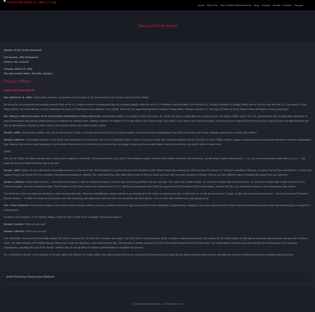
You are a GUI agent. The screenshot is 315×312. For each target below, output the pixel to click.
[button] (310, 5)
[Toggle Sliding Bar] (306, 5)
